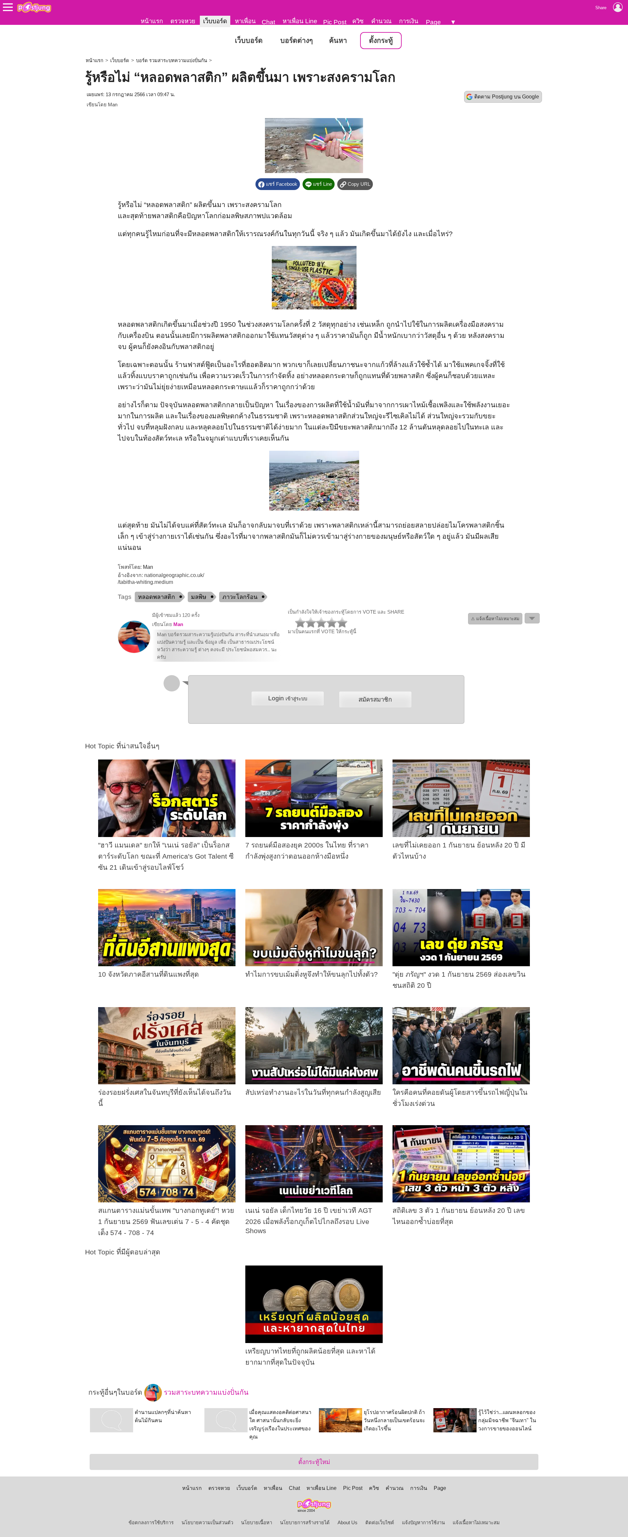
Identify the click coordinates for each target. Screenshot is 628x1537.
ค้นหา (338, 40)
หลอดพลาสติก (156, 597)
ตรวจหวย (182, 21)
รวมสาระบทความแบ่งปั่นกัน (205, 1392)
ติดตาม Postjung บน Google (506, 96)
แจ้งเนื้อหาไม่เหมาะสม (476, 1522)
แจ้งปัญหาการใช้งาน (423, 1522)
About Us (348, 1522)
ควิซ (358, 21)
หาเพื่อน (245, 21)
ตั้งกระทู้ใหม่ (314, 1461)
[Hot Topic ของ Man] (134, 651)
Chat (268, 22)
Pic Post (334, 22)
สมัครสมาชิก (375, 699)
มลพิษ (198, 597)
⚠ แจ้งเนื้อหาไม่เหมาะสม (495, 618)
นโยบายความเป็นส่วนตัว (207, 1522)
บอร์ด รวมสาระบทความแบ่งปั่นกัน (171, 60)
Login (287, 698)
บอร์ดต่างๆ (296, 40)
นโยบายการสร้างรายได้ (305, 1522)
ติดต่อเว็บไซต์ (379, 1522)
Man (112, 104)
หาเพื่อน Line (300, 21)
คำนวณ (381, 21)
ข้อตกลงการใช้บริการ (151, 1522)
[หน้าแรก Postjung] (34, 7)
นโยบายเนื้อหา (256, 1522)
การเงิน (408, 21)
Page (433, 22)
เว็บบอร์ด (215, 21)
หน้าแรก (152, 21)
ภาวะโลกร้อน (239, 597)
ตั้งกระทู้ (381, 40)
